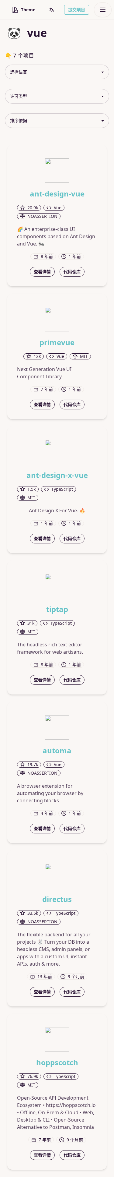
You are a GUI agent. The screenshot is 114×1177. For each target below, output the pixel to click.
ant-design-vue (57, 194)
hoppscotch (57, 1062)
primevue (57, 342)
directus (57, 899)
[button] (51, 9)
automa (57, 750)
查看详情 (42, 271)
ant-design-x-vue (57, 475)
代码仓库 (72, 271)
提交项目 (76, 9)
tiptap (57, 609)
